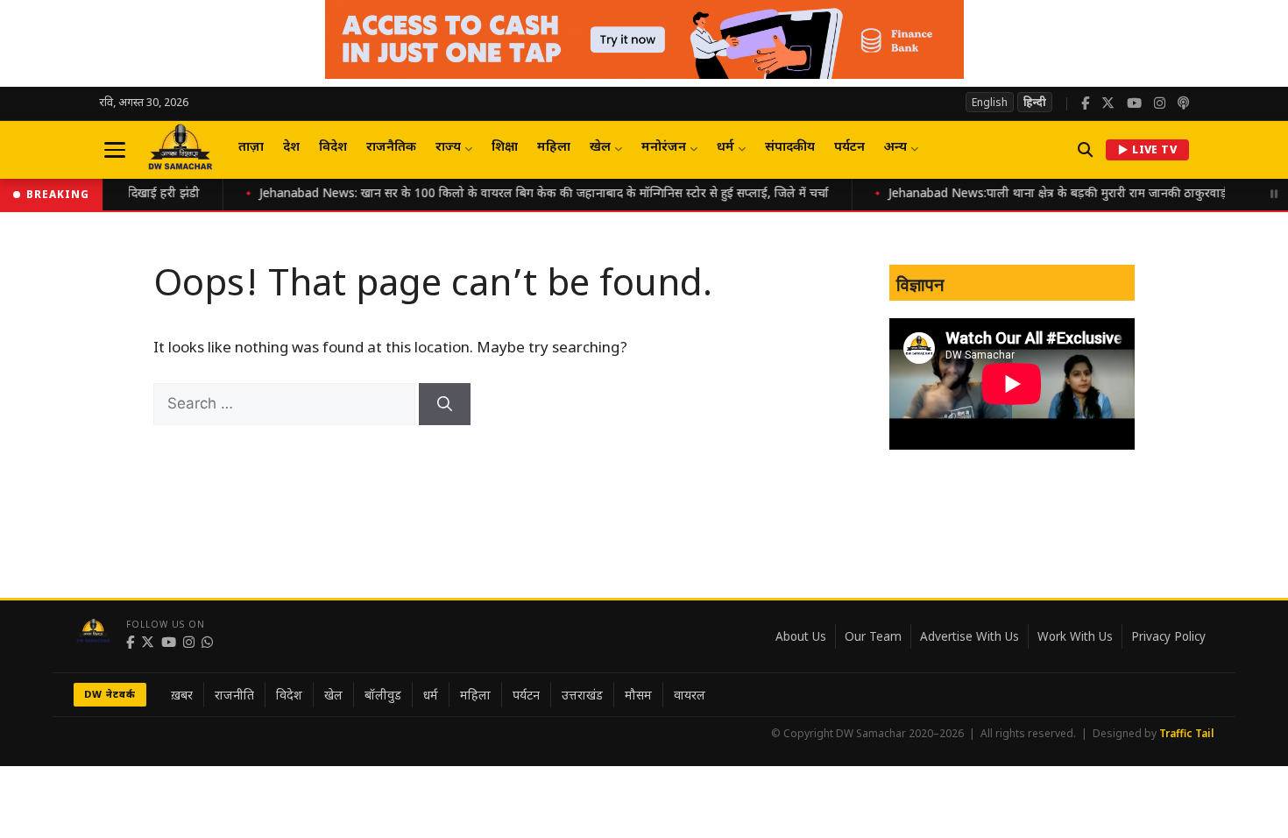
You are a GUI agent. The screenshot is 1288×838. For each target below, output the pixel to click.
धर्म (725, 147)
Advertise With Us (969, 636)
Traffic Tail (1186, 733)
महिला (553, 147)
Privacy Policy (1168, 636)
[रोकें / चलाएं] (1274, 194)
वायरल (689, 694)
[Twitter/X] (1108, 103)
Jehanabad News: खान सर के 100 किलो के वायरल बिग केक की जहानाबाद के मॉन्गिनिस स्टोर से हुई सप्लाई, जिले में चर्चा (518, 194)
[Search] (445, 404)
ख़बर (182, 694)
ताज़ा (251, 147)
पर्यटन (849, 147)
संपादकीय (790, 147)
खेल (600, 147)
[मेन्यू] (115, 150)
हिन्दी (1034, 102)
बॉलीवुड (382, 694)
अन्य (895, 147)
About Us (800, 636)
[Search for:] (286, 405)
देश (291, 147)
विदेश (333, 147)
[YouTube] (1134, 103)
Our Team (873, 636)
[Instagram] (1159, 103)
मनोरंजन (663, 147)
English (990, 102)
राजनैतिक (391, 147)
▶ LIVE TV (1147, 149)
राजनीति (234, 694)
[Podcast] (1183, 103)
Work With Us (1075, 636)
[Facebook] (1085, 103)
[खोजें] (1085, 150)
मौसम (638, 694)
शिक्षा (505, 147)
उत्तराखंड (582, 694)
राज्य (448, 147)
